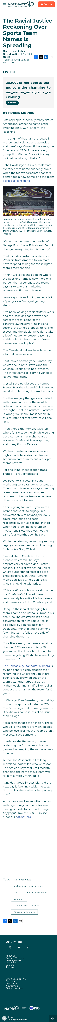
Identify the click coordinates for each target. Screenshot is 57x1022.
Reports (10, 967)
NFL (16, 892)
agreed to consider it (16, 180)
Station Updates (14, 988)
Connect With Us (14, 958)
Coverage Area (13, 960)
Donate (48, 4)
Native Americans (37, 892)
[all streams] (53, 1018)
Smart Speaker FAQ (16, 979)
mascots (19, 899)
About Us (10, 956)
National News (22, 879)
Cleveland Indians (24, 912)
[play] (4, 1018)
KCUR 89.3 (24, 817)
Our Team (11, 963)
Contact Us (11, 984)
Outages (10, 981)
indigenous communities (28, 886)
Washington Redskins (26, 905)
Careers (10, 965)
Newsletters (12, 986)
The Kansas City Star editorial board (26, 666)
